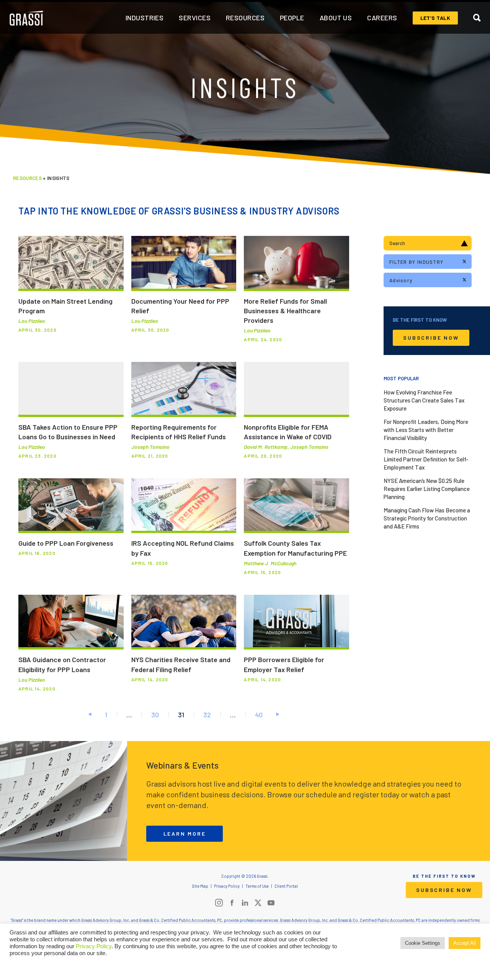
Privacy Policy (93, 946)
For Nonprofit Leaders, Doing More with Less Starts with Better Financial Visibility (426, 429)
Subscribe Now (431, 337)
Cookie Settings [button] (422, 943)
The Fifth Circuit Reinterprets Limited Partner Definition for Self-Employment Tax (426, 459)
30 (155, 714)
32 (207, 714)
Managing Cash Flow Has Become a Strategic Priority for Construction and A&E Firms (427, 518)
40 (259, 714)
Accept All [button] (464, 943)
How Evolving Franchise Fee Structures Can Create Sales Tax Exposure (424, 400)
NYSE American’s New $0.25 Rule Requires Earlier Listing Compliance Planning (427, 488)
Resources (27, 178)
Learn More (184, 833)
